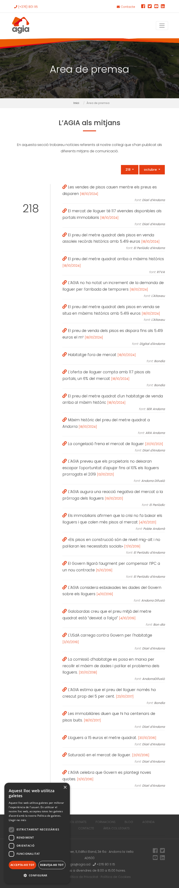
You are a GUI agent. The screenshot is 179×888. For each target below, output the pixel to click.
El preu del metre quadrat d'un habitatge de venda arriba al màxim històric (113, 402)
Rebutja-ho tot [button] (52, 865)
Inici (76, 103)
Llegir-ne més (17, 820)
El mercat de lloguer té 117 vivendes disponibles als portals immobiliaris (113, 217)
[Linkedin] (163, 7)
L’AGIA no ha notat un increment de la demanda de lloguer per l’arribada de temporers (113, 289)
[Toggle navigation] (162, 25)
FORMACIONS (105, 822)
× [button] (65, 787)
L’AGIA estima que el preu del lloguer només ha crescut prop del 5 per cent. (113, 696)
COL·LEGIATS (77, 822)
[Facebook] (143, 7)
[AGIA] (21, 26)
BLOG (129, 822)
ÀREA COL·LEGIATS (116, 828)
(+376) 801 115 (27, 7)
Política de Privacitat (82, 877)
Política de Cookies (116, 877)
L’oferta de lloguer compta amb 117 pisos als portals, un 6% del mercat (113, 378)
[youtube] (156, 7)
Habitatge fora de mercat (116, 357)
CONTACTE (86, 828)
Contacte (127, 7)
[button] (37, 875)
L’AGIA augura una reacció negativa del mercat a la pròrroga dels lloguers (113, 498)
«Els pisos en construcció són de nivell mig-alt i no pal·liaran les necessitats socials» (113, 546)
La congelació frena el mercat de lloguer (116, 447)
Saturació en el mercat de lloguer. (116, 758)
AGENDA (148, 822)
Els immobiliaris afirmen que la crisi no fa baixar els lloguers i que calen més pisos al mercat (113, 522)
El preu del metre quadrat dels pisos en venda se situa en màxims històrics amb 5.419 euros (113, 313)
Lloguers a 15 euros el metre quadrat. (116, 740)
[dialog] (37, 833)
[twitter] (150, 7)
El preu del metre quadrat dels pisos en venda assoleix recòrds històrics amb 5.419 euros (113, 241)
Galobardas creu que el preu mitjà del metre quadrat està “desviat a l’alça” (113, 618)
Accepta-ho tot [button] (22, 865)
